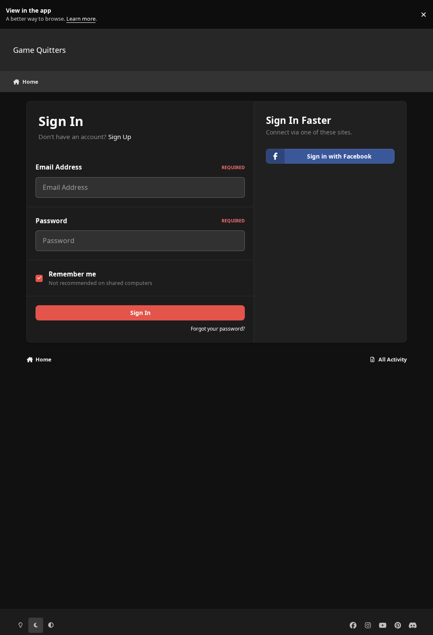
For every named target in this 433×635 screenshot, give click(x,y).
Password (140, 220)
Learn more (16, 15)
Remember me (72, 274)
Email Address (140, 167)
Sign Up (119, 136)
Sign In (140, 313)
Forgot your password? (218, 328)
